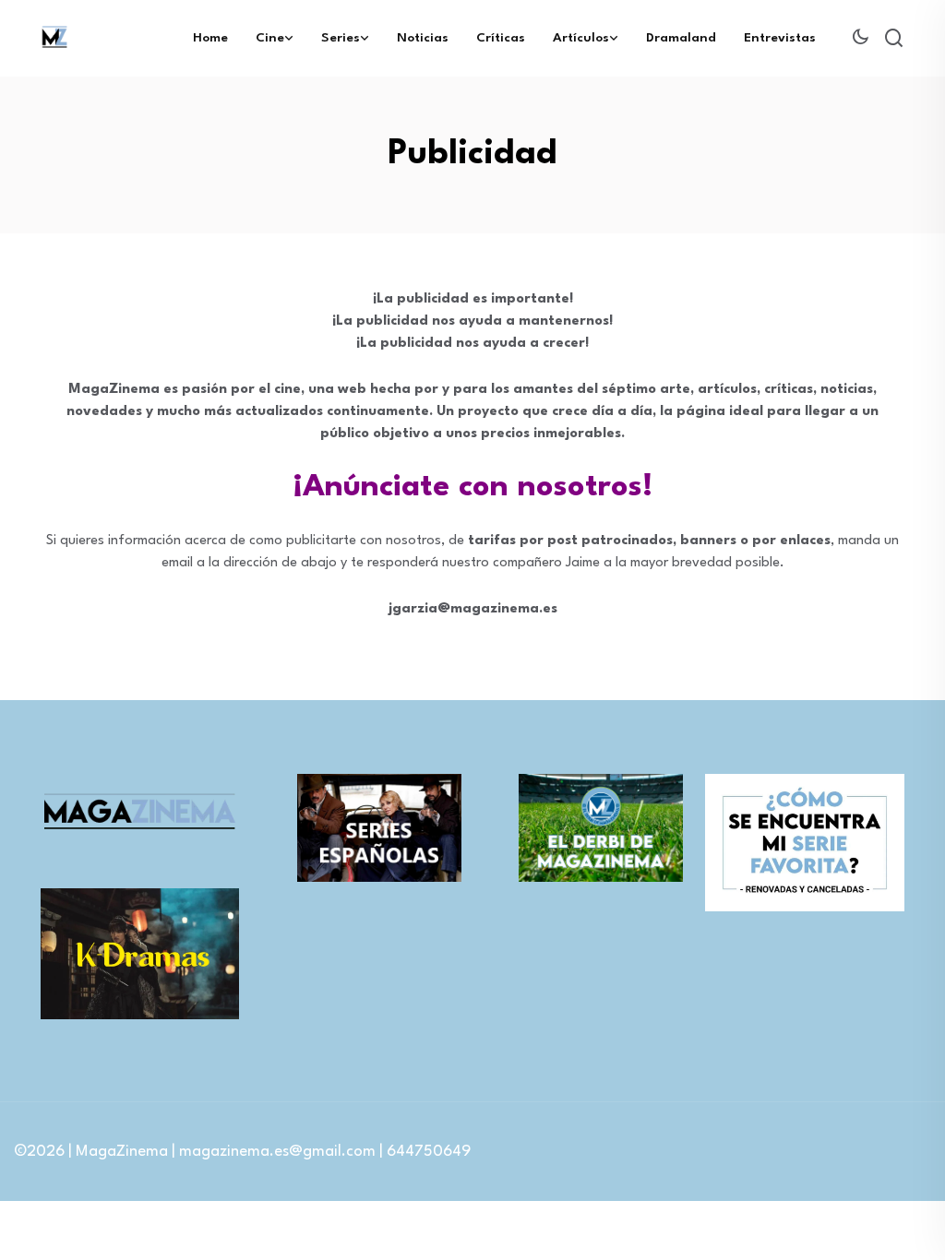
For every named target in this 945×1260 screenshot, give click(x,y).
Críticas (500, 37)
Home (210, 37)
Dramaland (681, 37)
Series (340, 37)
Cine (270, 37)
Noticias (423, 37)
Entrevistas (780, 37)
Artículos (581, 37)
